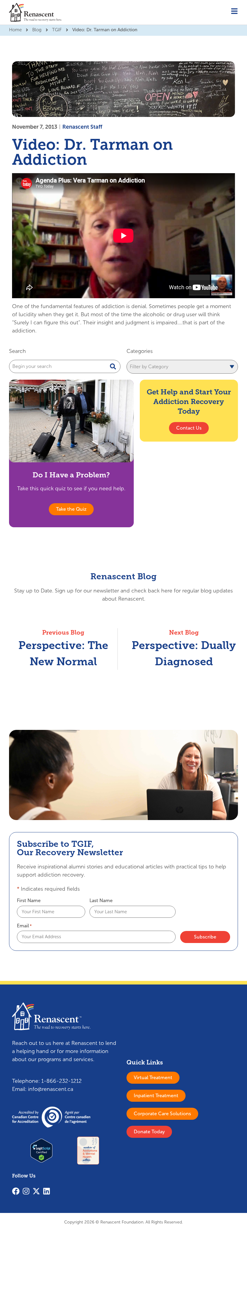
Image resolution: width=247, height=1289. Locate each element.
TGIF (57, 29)
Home (15, 29)
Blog (37, 29)
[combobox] (64, 366)
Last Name (101, 900)
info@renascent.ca (50, 1089)
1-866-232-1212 (61, 1081)
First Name (29, 900)
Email (24, 925)
